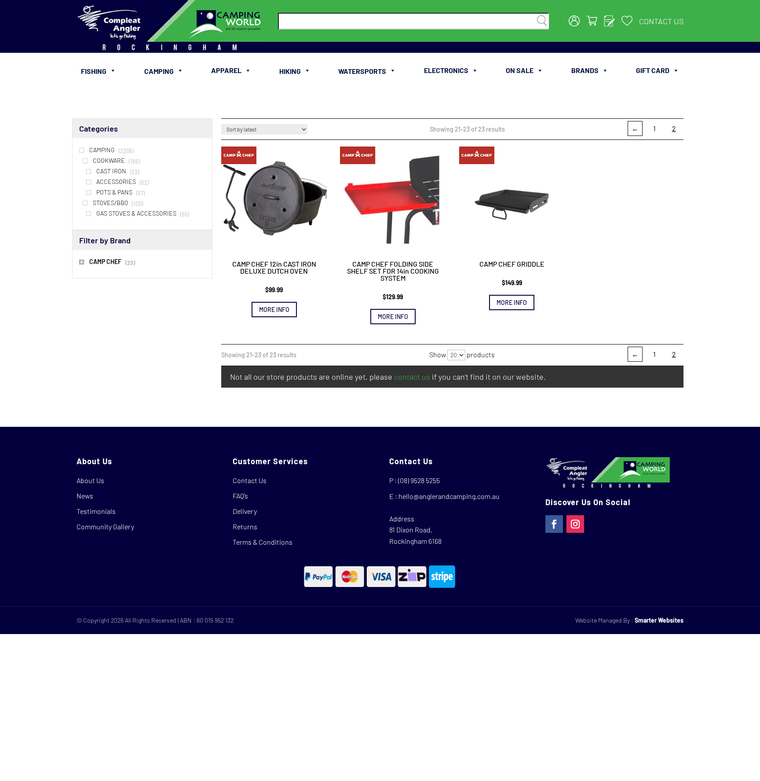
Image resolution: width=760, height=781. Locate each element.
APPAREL (226, 70)
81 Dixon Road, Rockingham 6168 (415, 535)
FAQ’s (240, 495)
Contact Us (661, 21)
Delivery (245, 511)
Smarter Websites (659, 620)
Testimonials (96, 511)
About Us (90, 480)
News (85, 495)
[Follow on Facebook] (554, 524)
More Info (274, 309)
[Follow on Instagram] (575, 524)
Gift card (652, 70)
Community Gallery (105, 526)
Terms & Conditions (262, 542)
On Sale (519, 70)
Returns (245, 526)
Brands (585, 70)
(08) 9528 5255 (419, 480)
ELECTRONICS (446, 70)
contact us (412, 376)
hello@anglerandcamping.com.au (449, 496)
